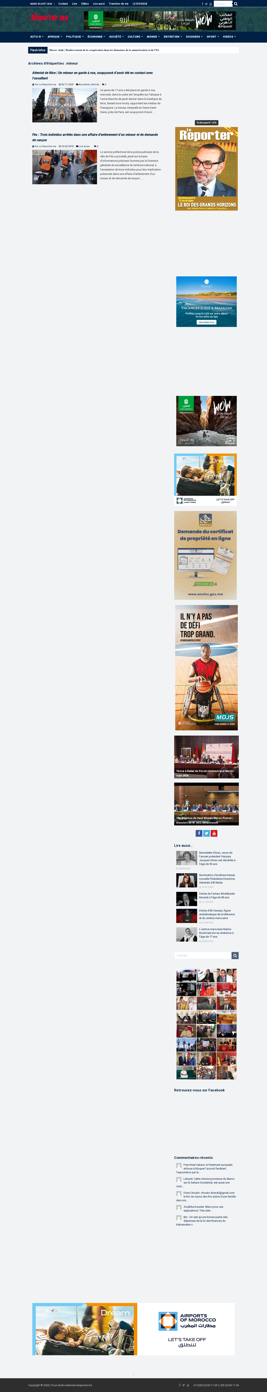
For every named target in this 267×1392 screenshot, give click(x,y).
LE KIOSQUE (140, 3)
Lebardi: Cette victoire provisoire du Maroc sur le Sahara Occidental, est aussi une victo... (205, 1182)
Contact (63, 3)
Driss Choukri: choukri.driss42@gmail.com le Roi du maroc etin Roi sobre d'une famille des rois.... (206, 1196)
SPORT (211, 36)
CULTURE (134, 36)
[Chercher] (236, 4)
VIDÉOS (228, 36)
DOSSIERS (193, 36)
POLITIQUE (73, 36)
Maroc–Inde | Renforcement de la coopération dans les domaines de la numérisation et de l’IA (104, 50)
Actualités (84, 84)
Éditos (85, 3)
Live (74, 3)
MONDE (152, 36)
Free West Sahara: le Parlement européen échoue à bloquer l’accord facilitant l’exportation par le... (204, 1168)
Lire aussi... (85, 146)
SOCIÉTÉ (115, 36)
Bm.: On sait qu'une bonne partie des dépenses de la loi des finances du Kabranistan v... (202, 1220)
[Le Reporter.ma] (50, 16)
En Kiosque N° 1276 (206, 123)
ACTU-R (35, 36)
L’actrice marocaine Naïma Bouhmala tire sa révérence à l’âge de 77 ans (216, 933)
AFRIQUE (53, 36)
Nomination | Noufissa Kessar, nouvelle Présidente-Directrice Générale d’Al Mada (217, 878)
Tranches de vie (118, 3)
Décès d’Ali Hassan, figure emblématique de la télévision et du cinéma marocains (217, 914)
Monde (95, 84)
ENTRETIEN (171, 36)
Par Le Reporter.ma (45, 84)
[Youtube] (210, 3)
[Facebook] (202, 3)
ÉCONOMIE (95, 36)
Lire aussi (99, 3)
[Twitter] (206, 3)
